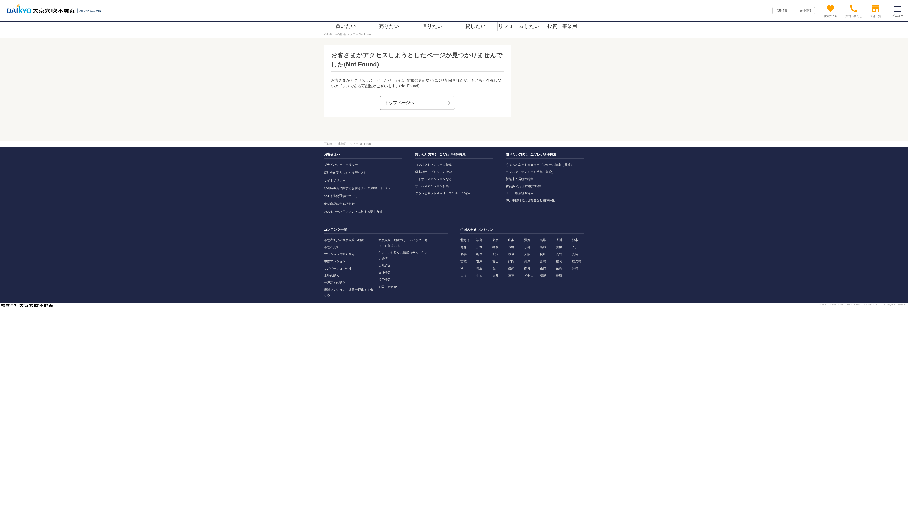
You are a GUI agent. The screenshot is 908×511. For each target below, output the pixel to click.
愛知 (511, 268)
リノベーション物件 (338, 268)
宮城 (463, 261)
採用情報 (781, 10)
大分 (575, 247)
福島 (479, 240)
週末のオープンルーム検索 (433, 172)
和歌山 (528, 275)
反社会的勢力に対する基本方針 (345, 172)
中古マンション (334, 261)
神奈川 (497, 247)
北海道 (465, 240)
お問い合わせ (387, 287)
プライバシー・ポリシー (341, 165)
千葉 (479, 275)
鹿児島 (576, 261)
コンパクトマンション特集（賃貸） (530, 172)
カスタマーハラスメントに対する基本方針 (353, 211)
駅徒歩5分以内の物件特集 (523, 186)
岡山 (543, 254)
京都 (527, 247)
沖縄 (575, 268)
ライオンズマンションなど (433, 179)
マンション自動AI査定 (339, 254)
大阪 (527, 254)
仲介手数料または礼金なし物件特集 (530, 200)
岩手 (463, 254)
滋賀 (527, 240)
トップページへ (399, 102)
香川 (559, 240)
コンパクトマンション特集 (433, 165)
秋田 (463, 268)
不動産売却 (331, 247)
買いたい (346, 26)
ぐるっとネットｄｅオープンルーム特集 (442, 193)
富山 (495, 261)
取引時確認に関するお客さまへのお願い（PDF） (358, 188)
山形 (463, 275)
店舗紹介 (384, 265)
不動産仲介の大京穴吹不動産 (344, 240)
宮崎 (575, 254)
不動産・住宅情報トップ (339, 34)
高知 (559, 254)
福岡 (559, 261)
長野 (511, 247)
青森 (463, 247)
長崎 (559, 275)
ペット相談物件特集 (519, 193)
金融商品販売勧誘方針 (339, 204)
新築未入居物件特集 (519, 179)
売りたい (389, 26)
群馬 (479, 261)
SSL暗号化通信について (341, 196)
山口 (543, 268)
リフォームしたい (519, 26)
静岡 (511, 261)
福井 (495, 275)
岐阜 (511, 254)
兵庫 (527, 261)
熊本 (575, 240)
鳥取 (543, 240)
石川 (495, 268)
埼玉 (479, 268)
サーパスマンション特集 (432, 186)
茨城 (479, 247)
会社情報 (805, 10)
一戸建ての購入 (334, 282)
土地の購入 (331, 275)
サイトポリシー (334, 180)
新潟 (495, 254)
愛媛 (559, 247)
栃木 (479, 254)
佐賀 (559, 268)
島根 (543, 247)
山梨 (511, 240)
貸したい (475, 26)
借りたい (432, 26)
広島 (543, 261)
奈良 (527, 268)
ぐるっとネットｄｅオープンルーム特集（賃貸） (539, 165)
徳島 (543, 275)
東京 (495, 240)
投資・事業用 (562, 26)
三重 (511, 275)
